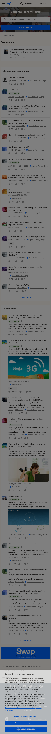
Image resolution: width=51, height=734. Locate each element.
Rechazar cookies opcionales (25, 723)
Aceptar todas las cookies (25, 729)
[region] (25, 702)
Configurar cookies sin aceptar (25, 716)
